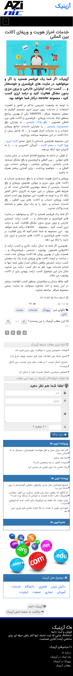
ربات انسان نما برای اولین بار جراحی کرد (48, 467)
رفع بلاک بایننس (36, 122)
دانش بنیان (58, 586)
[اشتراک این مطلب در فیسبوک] (7, 332)
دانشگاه (30, 586)
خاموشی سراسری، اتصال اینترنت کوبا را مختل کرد (43, 372)
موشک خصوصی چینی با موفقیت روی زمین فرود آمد (41, 350)
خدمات (33, 310)
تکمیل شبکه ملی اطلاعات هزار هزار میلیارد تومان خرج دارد (39, 356)
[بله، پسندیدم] (24, 321)
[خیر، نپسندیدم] (8, 321)
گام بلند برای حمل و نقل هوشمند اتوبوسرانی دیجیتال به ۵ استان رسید (39, 452)
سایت (19, 310)
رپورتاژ (46, 310)
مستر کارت (47, 145)
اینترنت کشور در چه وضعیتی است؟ (50, 462)
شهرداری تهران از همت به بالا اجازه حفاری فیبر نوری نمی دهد (39, 509)
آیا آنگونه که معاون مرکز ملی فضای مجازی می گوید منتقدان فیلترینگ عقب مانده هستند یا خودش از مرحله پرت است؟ (38, 494)
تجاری (49, 592)
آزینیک (62, 6)
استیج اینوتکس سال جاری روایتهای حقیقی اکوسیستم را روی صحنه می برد (38, 486)
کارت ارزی (12, 141)
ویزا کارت (62, 145)
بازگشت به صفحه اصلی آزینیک (23, 612)
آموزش (61, 592)
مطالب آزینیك (63, 666)
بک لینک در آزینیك (60, 657)
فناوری (43, 586)
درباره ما (66, 653)
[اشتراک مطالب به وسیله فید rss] (12, 332)
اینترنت (23, 592)
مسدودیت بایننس (57, 126)
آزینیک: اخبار (35, 606)
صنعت (36, 592)
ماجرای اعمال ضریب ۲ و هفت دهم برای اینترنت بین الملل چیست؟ (38, 364)
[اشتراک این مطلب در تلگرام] (24, 332)
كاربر (64, 314)
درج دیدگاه (58, 434)
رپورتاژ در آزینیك (62, 661)
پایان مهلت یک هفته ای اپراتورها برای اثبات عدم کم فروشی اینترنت (38, 502)
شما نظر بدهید (61, 458)
